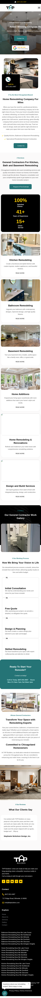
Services (5, 919)
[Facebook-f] (3, 881)
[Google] (8, 881)
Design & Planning (15, 629)
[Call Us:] (8, 81)
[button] (39, 7)
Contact (4, 925)
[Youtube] (20, 881)
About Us (5, 917)
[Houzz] (12, 881)
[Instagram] (16, 881)
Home (4, 914)
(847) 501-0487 (21, 2)
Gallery (4, 922)
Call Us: (11, 86)
